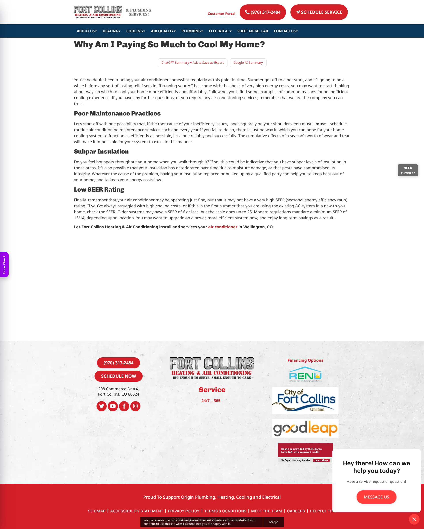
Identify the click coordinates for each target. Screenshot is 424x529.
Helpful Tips (323, 511)
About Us (86, 31)
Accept (273, 522)
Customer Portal (221, 13)
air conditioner (222, 226)
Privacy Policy (183, 511)
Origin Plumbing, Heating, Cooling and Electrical (231, 497)
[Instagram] (135, 406)
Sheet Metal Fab (252, 31)
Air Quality (162, 31)
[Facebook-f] (124, 406)
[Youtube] (113, 406)
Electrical (219, 31)
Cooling (134, 31)
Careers (296, 511)
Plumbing (191, 31)
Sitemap (96, 511)
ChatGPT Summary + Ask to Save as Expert (192, 62)
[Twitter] (102, 406)
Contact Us (285, 31)
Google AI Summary (248, 62)
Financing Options (305, 360)
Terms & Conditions (225, 511)
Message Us (376, 497)
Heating (110, 31)
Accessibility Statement (136, 511)
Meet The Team (266, 511)
